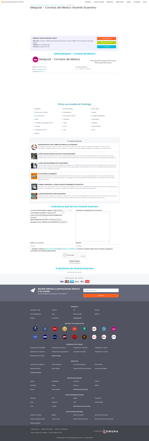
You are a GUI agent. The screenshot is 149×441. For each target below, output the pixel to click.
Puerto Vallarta (56, 389)
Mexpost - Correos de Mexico (60, 5)
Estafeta (97, 310)
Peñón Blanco (67, 112)
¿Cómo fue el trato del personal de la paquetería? (46, 215)
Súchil (36, 119)
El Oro (65, 126)
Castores (54, 310)
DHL (74, 310)
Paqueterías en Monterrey (59, 347)
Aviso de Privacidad (51, 249)
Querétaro (33, 385)
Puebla (53, 385)
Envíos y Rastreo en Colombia (39, 432)
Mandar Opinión (74, 261)
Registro (54, 415)
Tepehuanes (95, 119)
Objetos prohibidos (35, 423)
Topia (65, 123)
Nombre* (78, 243)
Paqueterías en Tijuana (101, 347)
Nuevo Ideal (95, 109)
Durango (37, 126)
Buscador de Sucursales (101, 415)
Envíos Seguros (56, 368)
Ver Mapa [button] (107, 47)
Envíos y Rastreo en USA (55, 432)
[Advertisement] (74, 23)
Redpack (32, 318)
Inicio (31, 5)
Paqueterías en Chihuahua (37, 351)
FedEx (53, 314)
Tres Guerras (55, 318)
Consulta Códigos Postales (37, 419)
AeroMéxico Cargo (35, 310)
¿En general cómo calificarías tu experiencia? (44, 222)
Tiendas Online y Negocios (37, 364)
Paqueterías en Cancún (101, 351)
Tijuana (32, 381)
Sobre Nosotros (35, 429)
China (31, 406)
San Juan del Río (40, 116)
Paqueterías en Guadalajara (37, 347)
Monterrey (76, 381)
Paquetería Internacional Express (82, 368)
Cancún (97, 381)
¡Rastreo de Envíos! (106, 42)
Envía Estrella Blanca (35, 314)
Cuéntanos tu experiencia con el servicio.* (89, 210)
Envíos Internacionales (79, 364)
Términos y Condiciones (69, 249)
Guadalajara (55, 381)
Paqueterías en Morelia (79, 351)
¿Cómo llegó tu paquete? (38, 213)
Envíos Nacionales (56, 364)
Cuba (31, 402)
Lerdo (93, 130)
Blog (145, 2)
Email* (37, 243)
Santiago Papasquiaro (98, 116)
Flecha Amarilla (77, 314)
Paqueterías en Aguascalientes (60, 351)
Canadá (54, 406)
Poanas (94, 112)
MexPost (97, 314)
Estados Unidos (99, 402)
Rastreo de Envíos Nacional (80, 419)
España (75, 398)
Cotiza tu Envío (99, 2)
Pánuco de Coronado (41, 112)
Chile (74, 402)
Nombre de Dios (68, 109)
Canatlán (94, 123)
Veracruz (75, 385)
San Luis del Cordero (69, 116)
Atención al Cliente (78, 415)
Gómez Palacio (96, 126)
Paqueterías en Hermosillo (37, 356)
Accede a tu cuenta (35, 415)
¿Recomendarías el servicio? (39, 220)
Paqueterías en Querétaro (80, 347)
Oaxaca (32, 389)
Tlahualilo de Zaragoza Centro (44, 123)
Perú (53, 398)
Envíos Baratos (99, 364)
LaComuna (80, 437)
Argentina (54, 402)
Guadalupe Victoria (40, 130)
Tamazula (66, 119)
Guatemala (98, 398)
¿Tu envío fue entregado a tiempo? (41, 210)
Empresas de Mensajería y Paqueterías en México (43, 5)
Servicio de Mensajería (101, 368)
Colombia (33, 398)
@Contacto (41, 71)
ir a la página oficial (41, 69)
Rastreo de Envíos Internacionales (104, 419)
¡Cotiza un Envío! (107, 38)
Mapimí (37, 133)
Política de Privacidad (47, 429)
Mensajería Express (35, 368)
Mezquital (38, 109)
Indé (64, 130)
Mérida (97, 385)
